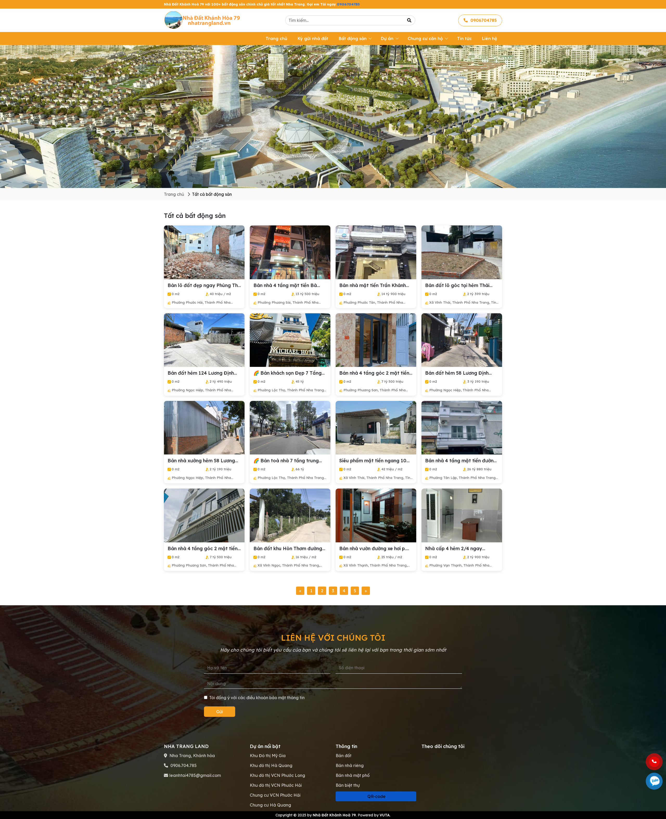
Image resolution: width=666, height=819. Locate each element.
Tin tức (464, 38)
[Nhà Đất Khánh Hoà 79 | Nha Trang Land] (203, 19)
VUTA (385, 815)
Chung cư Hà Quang (270, 805)
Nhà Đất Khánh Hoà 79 (334, 815)
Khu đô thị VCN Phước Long (277, 775)
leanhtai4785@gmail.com (195, 775)
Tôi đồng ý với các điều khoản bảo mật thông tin (257, 697)
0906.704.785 (183, 765)
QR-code (376, 796)
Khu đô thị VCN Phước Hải (276, 785)
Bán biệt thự (348, 785)
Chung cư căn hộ (425, 38)
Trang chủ (276, 38)
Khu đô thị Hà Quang (271, 765)
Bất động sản (353, 38)
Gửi (219, 711)
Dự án (387, 38)
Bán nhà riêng (350, 765)
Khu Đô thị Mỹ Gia (268, 755)
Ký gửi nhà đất (313, 38)
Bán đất (343, 755)
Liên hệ (489, 38)
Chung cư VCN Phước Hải (275, 795)
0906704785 (348, 4)
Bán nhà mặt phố (353, 775)
